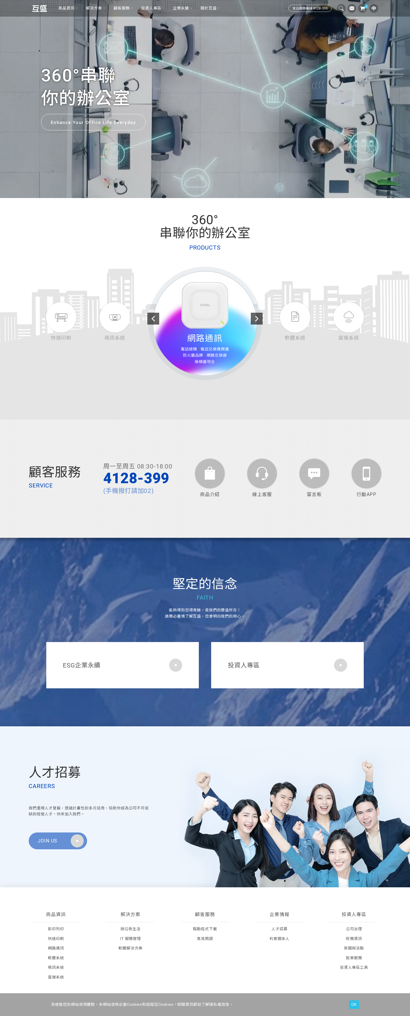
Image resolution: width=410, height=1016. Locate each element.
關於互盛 (208, 8)
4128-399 (136, 478)
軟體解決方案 (130, 948)
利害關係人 (279, 938)
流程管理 (195, 365)
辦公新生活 (130, 929)
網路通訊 (56, 948)
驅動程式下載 (205, 929)
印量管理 (215, 358)
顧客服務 (122, 8)
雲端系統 (56, 977)
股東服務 (354, 958)
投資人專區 (151, 8)
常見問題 (205, 938)
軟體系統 (205, 348)
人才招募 (279, 929)
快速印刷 (56, 938)
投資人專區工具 (354, 967)
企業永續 (181, 8)
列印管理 (215, 365)
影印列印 (56, 929)
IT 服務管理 (130, 938)
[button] (197, 192)
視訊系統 (56, 967)
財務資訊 (354, 938)
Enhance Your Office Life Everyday (93, 122)
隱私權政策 (219, 1004)
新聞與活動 (354, 948)
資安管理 (195, 358)
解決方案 (94, 8)
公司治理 (354, 929)
